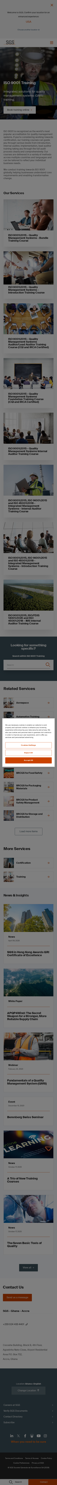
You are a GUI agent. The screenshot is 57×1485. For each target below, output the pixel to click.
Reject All (28, 753)
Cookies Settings (28, 745)
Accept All (28, 760)
